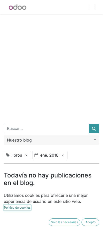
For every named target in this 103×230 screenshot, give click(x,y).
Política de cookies (17, 207)
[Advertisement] (51, 66)
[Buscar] (94, 128)
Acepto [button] (91, 222)
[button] (51, 140)
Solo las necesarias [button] (64, 222)
